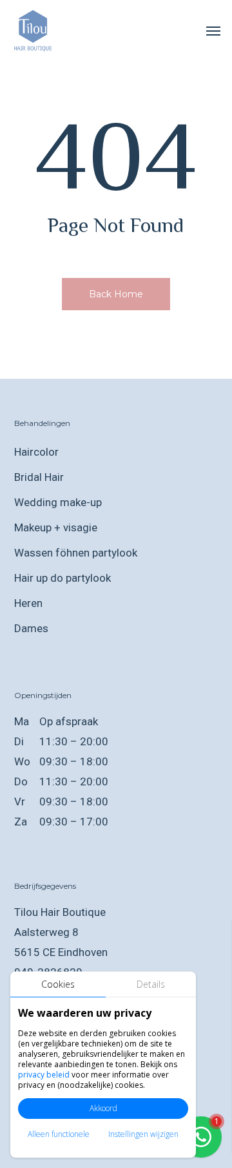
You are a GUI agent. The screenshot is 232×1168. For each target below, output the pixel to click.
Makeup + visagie (55, 527)
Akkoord (103, 1108)
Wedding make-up (58, 502)
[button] (213, 30)
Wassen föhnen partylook (75, 552)
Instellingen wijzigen (143, 1134)
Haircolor (36, 451)
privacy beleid (44, 1074)
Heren (28, 603)
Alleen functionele (59, 1134)
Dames (31, 628)
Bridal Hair (39, 477)
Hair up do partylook (62, 577)
